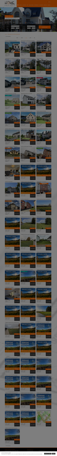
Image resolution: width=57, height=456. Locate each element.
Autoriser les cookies (48, 453)
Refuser (53, 453)
